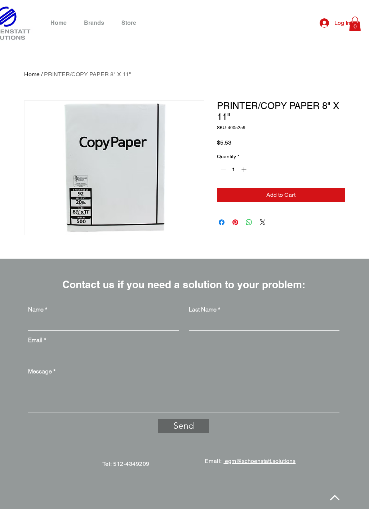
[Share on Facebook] (221, 222)
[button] (355, 24)
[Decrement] (222, 169)
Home (32, 74)
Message (40, 371)
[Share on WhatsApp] (249, 222)
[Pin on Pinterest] (235, 222)
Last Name (203, 309)
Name (36, 309)
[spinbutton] (233, 169)
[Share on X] (262, 222)
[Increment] (244, 169)
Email (35, 340)
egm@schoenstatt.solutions (259, 461)
